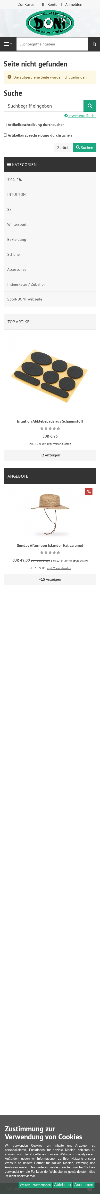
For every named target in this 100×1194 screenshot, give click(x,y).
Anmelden (73, 4)
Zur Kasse (26, 4)
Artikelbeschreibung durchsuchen (36, 124)
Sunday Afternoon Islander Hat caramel (50, 545)
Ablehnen (62, 1185)
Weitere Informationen (35, 1185)
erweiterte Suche (82, 115)
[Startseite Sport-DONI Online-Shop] (50, 22)
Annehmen (83, 1185)
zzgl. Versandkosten (59, 444)
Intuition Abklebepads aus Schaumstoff (50, 421)
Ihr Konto (50, 4)
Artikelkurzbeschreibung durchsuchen (40, 135)
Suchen (86, 147)
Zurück (63, 147)
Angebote (18, 476)
